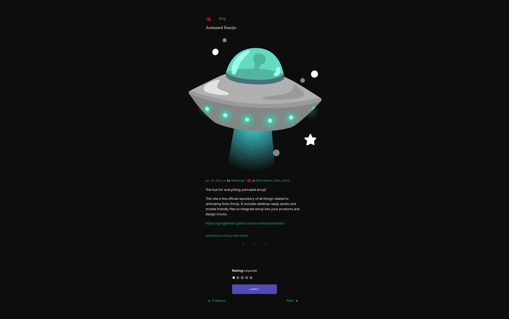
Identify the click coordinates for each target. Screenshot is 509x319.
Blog (222, 18)
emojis (226, 235)
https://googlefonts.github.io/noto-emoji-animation (245, 223)
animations (213, 235)
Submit (254, 289)
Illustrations (264, 180)
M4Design (238, 180)
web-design (241, 235)
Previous (218, 300)
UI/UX (286, 180)
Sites (277, 180)
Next (290, 300)
